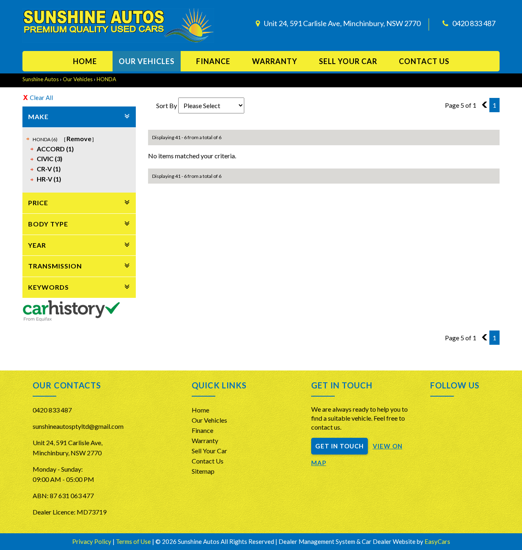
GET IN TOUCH (339, 446)
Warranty (274, 61)
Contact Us (207, 461)
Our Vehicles (147, 61)
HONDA (106, 79)
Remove (78, 138)
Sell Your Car (348, 61)
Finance (213, 61)
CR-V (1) (49, 169)
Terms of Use (134, 541)
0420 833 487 (473, 23)
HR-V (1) (49, 179)
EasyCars (437, 541)
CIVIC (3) (49, 158)
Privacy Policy (92, 541)
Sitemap (203, 471)
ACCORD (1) (55, 149)
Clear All (41, 97)
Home (85, 61)
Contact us (424, 61)
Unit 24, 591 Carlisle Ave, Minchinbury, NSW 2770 (342, 23)
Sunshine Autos (40, 79)
